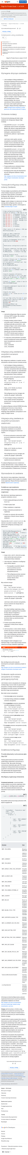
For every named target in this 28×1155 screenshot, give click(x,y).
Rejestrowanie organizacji (12, 482)
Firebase (3, 1136)
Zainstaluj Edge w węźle (11, 206)
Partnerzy (3, 1095)
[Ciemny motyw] (24, 210)
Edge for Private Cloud (8, 6)
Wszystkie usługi (5, 1141)
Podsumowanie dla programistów (9, 1117)
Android (3, 1131)
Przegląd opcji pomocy (6, 1106)
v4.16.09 (21, 6)
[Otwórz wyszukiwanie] (18, 2)
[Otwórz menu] (2, 2)
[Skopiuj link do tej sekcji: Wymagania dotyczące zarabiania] (2, 76)
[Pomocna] (18, 28)
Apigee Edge (4, 23)
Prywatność (4, 1146)
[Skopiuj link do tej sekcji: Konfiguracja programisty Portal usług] (2, 659)
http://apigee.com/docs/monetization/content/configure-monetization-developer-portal (15, 177)
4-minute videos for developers (8, 1119)
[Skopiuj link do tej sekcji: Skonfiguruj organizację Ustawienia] (2, 779)
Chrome (3, 1133)
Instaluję (5, 25)
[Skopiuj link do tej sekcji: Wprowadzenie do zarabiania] (24, 473)
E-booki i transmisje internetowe (8, 1097)
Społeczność (4, 1103)
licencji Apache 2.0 (19, 1075)
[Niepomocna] (20, 28)
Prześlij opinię (6, 31)
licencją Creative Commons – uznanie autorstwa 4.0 (12, 1073)
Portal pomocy (4, 1111)
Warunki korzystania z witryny (15, 1146)
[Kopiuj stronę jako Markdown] (3, 37)
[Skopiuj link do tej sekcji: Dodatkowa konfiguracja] (21, 750)
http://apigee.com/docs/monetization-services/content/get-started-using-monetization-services (11, 1004)
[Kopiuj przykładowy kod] (26, 210)
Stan (2, 1108)
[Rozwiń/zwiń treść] (10, 42)
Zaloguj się (23, 1)
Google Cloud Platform (6, 1138)
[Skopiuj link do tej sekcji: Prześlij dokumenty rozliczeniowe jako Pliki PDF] (8, 757)
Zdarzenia (3, 1093)
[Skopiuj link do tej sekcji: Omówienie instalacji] (18, 114)
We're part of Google (6, 1090)
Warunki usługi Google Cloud (8, 1148)
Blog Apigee (4, 1121)
